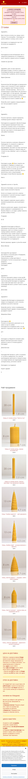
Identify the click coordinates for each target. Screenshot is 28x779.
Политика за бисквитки (7, 776)
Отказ (14, 769)
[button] (25, 748)
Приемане (14, 765)
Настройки (14, 773)
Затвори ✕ (14, 22)
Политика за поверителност (19, 776)
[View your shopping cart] (19, 2)
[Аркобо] (4, 2)
